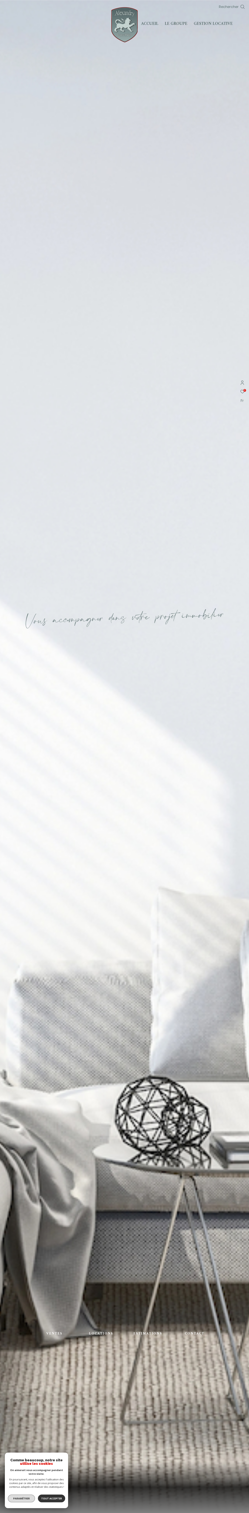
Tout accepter (51, 1498)
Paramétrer (21, 1498)
